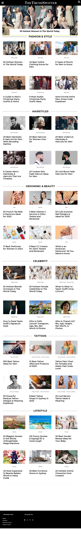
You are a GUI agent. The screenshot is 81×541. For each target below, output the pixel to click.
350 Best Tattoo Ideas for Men (11, 362)
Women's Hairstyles (40, 132)
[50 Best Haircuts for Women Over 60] (40, 123)
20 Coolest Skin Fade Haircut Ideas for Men (38, 173)
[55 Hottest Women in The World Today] (14, 48)
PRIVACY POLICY (7, 524)
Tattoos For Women (36, 357)
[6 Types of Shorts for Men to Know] (66, 48)
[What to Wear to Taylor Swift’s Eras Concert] (66, 272)
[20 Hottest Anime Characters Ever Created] (66, 457)
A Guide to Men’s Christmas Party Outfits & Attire (11, 99)
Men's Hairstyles (14, 132)
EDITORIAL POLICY (7, 522)
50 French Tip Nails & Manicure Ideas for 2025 (13, 214)
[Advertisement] (40, 497)
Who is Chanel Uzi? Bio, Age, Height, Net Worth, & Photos (65, 324)
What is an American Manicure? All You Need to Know (64, 250)
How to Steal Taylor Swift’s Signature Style (13, 323)
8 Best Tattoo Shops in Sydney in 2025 (38, 398)
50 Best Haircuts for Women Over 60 (37, 139)
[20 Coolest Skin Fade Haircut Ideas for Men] (40, 157)
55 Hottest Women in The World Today (13, 63)
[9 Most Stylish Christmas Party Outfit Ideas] (40, 83)
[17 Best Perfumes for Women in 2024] (14, 232)
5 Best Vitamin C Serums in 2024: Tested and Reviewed (37, 215)
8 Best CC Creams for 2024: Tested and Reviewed (38, 248)
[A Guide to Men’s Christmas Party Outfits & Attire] (14, 83)
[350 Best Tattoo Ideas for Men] (14, 347)
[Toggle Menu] (2, 3)
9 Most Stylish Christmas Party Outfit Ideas (37, 99)
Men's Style (40, 57)
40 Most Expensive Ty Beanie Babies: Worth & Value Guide (12, 474)
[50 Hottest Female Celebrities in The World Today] (40, 272)
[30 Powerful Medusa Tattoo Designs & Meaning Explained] (14, 382)
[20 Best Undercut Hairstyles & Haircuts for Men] (66, 123)
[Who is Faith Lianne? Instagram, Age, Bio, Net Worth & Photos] (40, 307)
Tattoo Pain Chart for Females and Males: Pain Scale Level (64, 365)
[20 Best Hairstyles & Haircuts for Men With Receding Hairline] (14, 123)
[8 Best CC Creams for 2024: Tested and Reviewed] (40, 232)
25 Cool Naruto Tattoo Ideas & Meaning (62, 398)
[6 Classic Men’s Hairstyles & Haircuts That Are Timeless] (14, 157)
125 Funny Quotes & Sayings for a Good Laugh (38, 438)
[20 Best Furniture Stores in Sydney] (40, 457)
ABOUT (4, 518)
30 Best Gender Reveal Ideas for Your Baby (63, 438)
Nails (14, 207)
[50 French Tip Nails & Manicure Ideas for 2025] (14, 198)
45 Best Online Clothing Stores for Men (38, 64)
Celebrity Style (14, 282)
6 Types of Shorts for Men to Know (64, 63)
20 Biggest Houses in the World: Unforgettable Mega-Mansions (12, 440)
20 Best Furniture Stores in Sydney (38, 472)
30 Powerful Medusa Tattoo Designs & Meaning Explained (13, 399)
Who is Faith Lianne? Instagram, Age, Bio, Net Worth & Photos (39, 324)
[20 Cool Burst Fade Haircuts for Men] (66, 157)
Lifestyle (14, 431)
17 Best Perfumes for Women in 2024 (13, 247)
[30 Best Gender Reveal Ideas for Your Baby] (66, 422)
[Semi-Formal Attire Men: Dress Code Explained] (66, 83)
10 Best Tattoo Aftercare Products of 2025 (39, 363)
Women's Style (14, 57)
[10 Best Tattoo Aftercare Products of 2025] (40, 347)
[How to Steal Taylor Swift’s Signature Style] (14, 307)
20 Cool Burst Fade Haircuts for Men (65, 172)
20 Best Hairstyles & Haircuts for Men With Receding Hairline (12, 140)
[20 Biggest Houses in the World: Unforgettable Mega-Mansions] (14, 422)
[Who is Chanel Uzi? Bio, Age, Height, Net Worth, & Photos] (66, 307)
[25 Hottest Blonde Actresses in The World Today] (14, 272)
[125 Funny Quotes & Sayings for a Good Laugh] (40, 422)
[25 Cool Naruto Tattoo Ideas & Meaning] (66, 382)
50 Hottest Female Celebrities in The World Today (38, 288)
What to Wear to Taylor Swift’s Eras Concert (64, 288)
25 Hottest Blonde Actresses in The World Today (12, 288)
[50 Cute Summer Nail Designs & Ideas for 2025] (66, 198)
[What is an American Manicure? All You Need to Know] (66, 232)
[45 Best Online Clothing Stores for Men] (40, 48)
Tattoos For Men (14, 357)
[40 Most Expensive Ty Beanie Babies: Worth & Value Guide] (14, 457)
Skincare (40, 207)
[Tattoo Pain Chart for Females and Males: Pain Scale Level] (66, 347)
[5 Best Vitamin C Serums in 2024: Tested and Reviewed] (40, 198)
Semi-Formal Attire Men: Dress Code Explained (65, 99)
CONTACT (5, 520)
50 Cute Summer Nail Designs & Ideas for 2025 (64, 214)
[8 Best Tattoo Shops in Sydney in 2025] (40, 382)
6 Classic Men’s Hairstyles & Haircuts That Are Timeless (12, 175)
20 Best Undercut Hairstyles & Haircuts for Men (64, 139)
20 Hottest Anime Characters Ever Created (64, 473)
